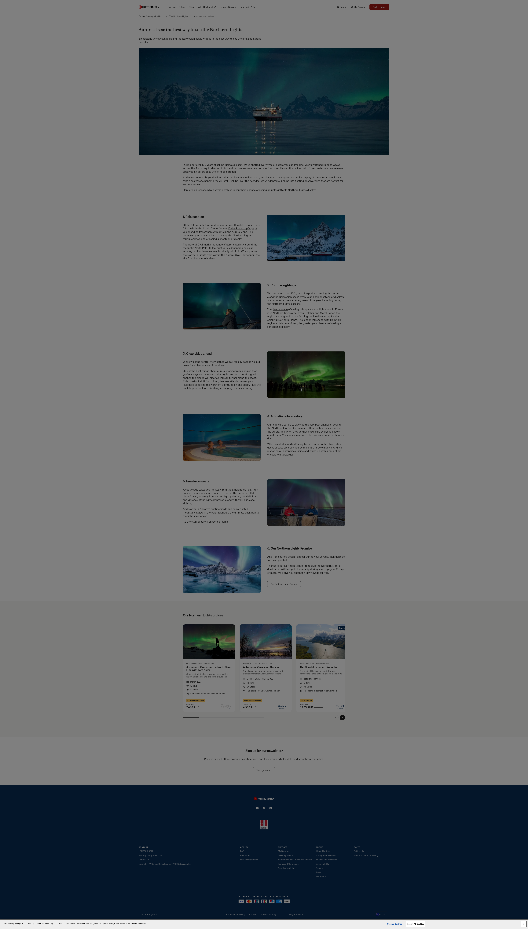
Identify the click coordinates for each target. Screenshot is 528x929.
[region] (264, 924)
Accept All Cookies (415, 924)
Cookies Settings (394, 924)
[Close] (524, 924)
